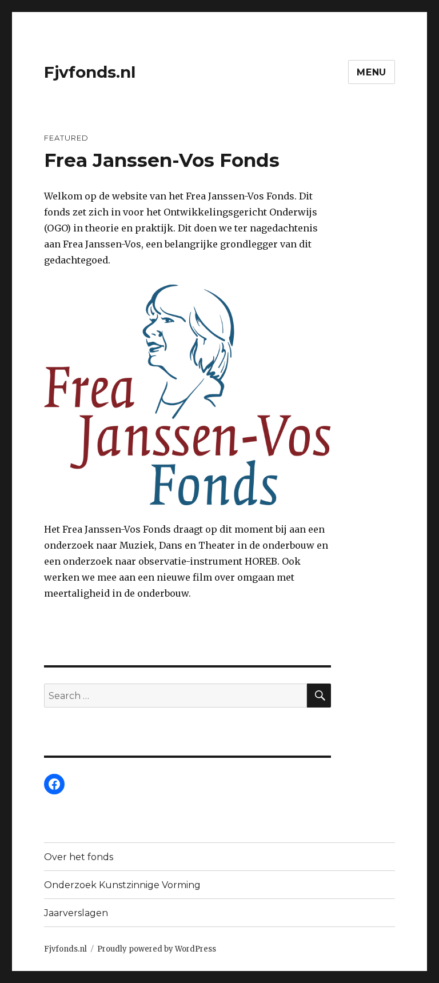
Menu (371, 72)
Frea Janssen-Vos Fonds (162, 160)
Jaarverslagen (76, 913)
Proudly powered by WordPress (156, 949)
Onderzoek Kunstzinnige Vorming (122, 885)
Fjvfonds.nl (89, 72)
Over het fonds (78, 857)
